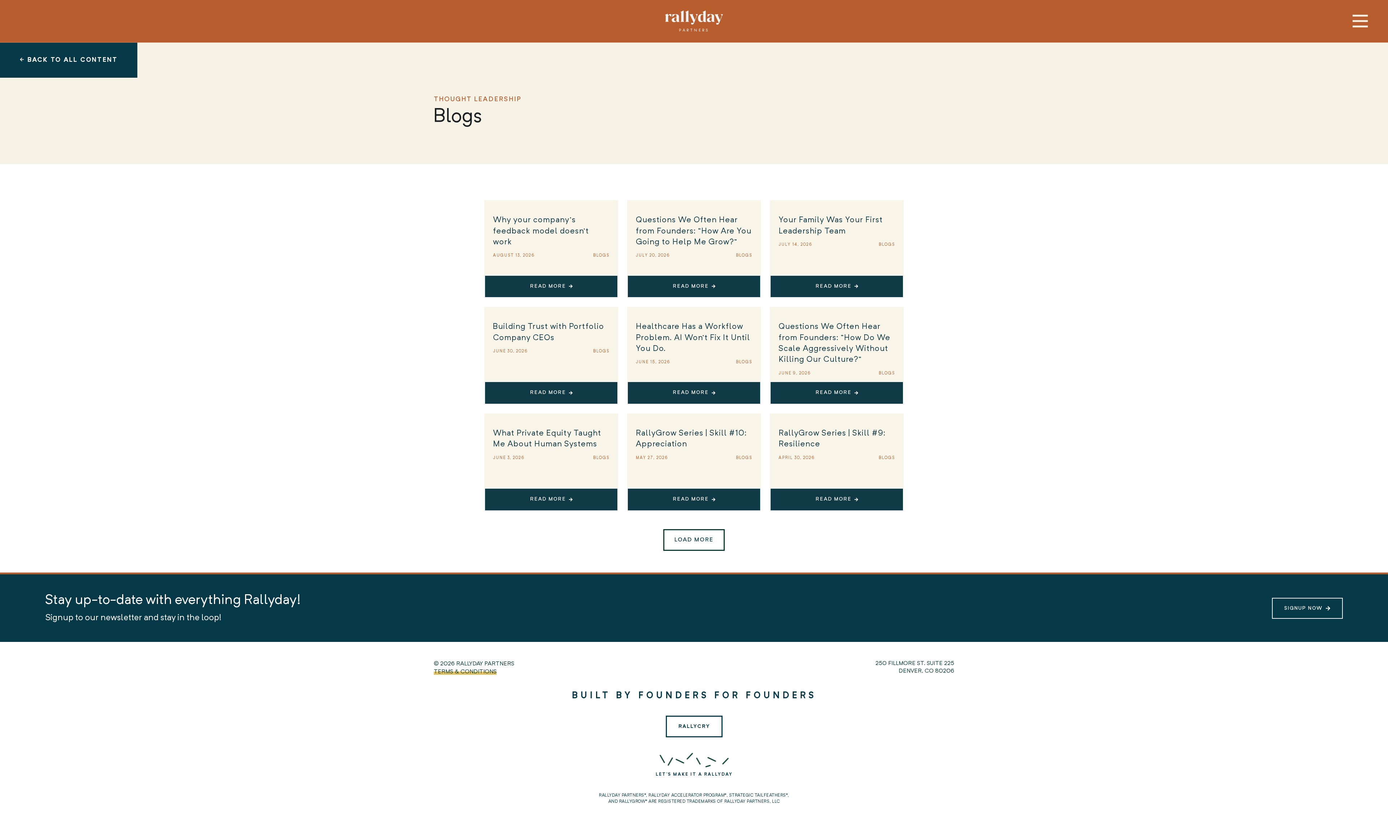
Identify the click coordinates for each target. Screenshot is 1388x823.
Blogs (601, 256)
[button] (694, 540)
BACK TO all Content (72, 60)
